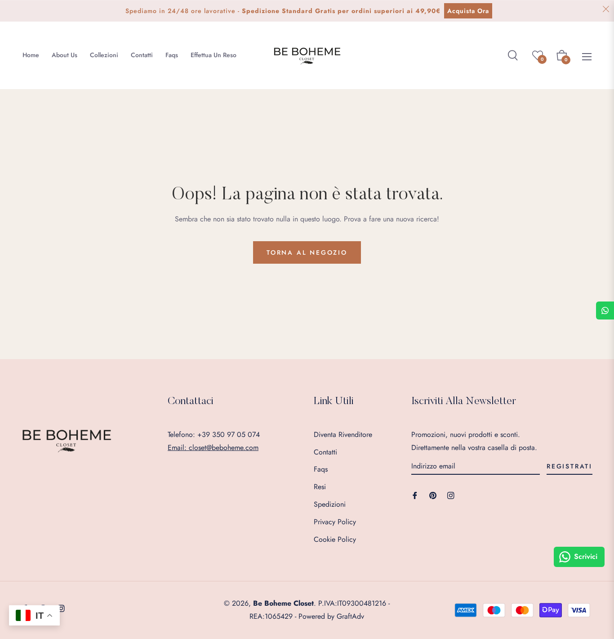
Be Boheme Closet (283, 603)
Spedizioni (330, 504)
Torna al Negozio (307, 252)
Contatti (325, 452)
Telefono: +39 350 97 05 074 (214, 434)
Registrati (569, 466)
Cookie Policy (335, 539)
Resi (320, 487)
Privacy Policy (335, 522)
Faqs (321, 469)
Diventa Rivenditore (343, 434)
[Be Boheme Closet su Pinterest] (432, 494)
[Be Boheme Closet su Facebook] (414, 494)
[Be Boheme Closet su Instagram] (450, 494)
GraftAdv (350, 616)
